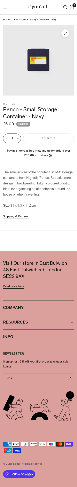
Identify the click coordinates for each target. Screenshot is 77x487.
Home (6, 19)
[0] (71, 7)
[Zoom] (65, 33)
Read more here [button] (13, 286)
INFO (8, 337)
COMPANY (13, 308)
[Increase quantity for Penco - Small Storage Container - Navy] (18, 138)
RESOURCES (15, 322)
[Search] (65, 7)
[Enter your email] (70, 378)
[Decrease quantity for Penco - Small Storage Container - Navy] (6, 138)
